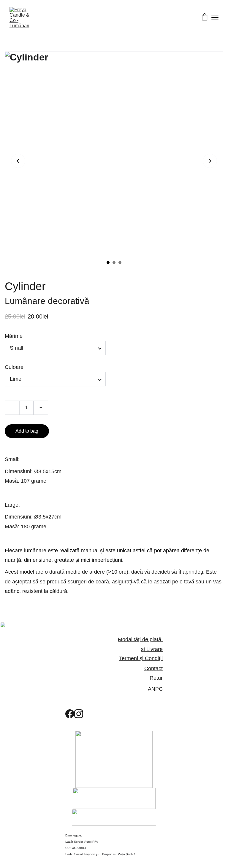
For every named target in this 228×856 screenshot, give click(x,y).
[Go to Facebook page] (69, 713)
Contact (153, 668)
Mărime (14, 336)
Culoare (14, 367)
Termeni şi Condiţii (141, 658)
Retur (156, 678)
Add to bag (26, 430)
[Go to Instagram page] (78, 713)
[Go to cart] (204, 17)
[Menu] (214, 17)
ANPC (155, 689)
